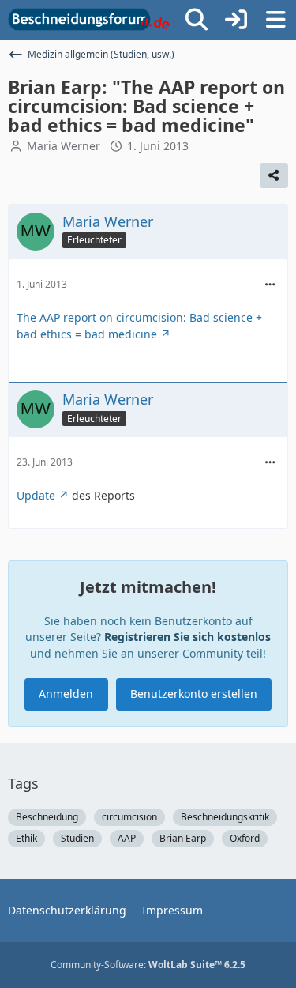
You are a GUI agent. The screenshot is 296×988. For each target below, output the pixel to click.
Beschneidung (47, 817)
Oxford (245, 838)
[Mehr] (270, 285)
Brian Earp (182, 838)
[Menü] (275, 20)
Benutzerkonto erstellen (193, 693)
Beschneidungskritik (225, 817)
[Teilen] (274, 175)
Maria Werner (63, 145)
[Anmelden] (236, 20)
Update (36, 495)
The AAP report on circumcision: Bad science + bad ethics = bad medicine (139, 325)
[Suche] (196, 20)
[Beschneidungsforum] (89, 20)
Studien (77, 838)
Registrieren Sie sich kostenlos (187, 636)
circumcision (129, 817)
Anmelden (66, 693)
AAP (127, 838)
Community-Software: (148, 964)
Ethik (26, 838)
